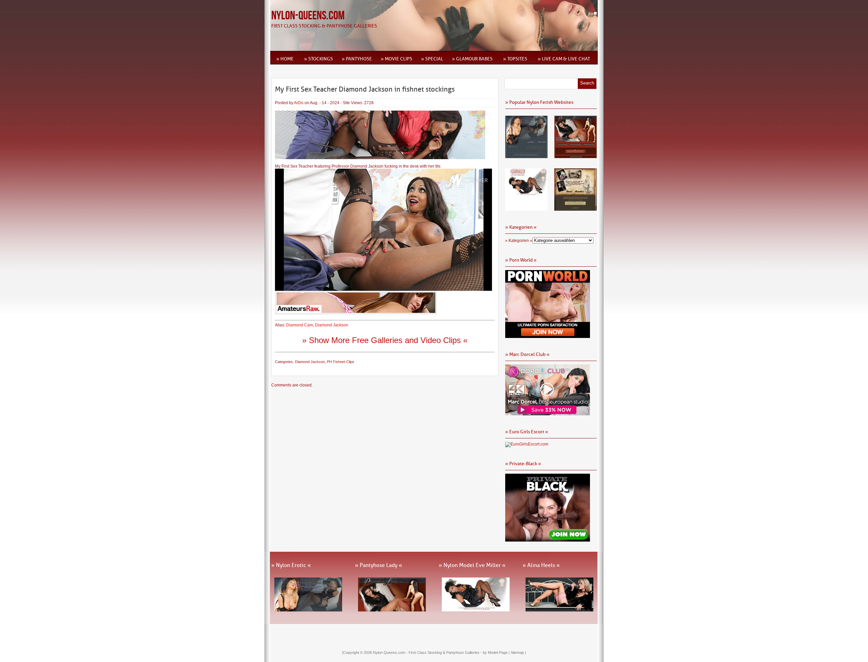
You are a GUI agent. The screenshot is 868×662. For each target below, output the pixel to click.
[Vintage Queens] (575, 208)
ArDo (298, 102)
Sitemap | (518, 652)
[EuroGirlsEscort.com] (526, 444)
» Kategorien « (518, 240)
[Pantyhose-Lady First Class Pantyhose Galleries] (575, 155)
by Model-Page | (497, 652)
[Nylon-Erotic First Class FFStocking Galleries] (526, 155)
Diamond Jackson (331, 325)
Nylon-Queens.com (307, 15)
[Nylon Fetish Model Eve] (526, 208)
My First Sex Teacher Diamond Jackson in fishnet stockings (365, 89)
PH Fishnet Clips (340, 362)
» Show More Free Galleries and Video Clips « (385, 340)
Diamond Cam (299, 325)
